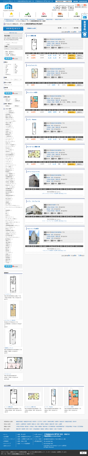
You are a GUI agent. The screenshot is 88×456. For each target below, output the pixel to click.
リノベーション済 (11, 121)
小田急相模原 (36, 429)
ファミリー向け (10, 153)
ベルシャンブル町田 (33, 228)
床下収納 (9, 204)
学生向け (9, 148)
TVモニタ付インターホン (13, 222)
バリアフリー (10, 128)
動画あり (17, 106)
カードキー (9, 139)
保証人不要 (9, 122)
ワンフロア (9, 252)
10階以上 (9, 244)
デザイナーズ (10, 119)
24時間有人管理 (10, 230)
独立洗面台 (9, 198)
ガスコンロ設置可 (11, 144)
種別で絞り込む (13, 32)
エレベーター (10, 168)
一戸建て (8, 44)
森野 (54, 204)
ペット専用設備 (10, 112)
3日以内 (8, 100)
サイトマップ (7, 443)
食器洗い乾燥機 (10, 182)
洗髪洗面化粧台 (10, 195)
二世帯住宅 (9, 136)
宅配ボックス (10, 223)
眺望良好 (9, 134)
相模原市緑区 (68, 421)
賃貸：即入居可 (22, 434)
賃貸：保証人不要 (22, 441)
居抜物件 (9, 257)
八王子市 (39, 421)
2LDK (7, 69)
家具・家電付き (10, 175)
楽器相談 (9, 114)
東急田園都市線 (60, 426)
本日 (16, 99)
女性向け (9, 151)
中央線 (74, 426)
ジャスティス (8, 294)
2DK (16, 67)
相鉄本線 (45, 426)
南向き (8, 249)
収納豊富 (9, 210)
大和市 (44, 421)
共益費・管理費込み (11, 55)
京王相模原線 (51, 426)
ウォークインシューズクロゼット (13, 208)
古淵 (52, 45)
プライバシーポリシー (9, 439)
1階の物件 (9, 242)
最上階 (8, 247)
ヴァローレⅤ (8, 374)
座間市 (57, 421)
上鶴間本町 (23, 424)
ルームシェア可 (10, 146)
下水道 (8, 262)
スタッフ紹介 (38, 439)
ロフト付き (9, 158)
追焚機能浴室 (10, 188)
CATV (8, 215)
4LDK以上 (8, 74)
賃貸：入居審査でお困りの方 (25, 439)
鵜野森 (59, 39)
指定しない (8, 99)
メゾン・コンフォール (33, 201)
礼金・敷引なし (9, 53)
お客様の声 (37, 436)
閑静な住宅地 (10, 117)
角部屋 (8, 250)
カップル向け (10, 149)
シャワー (9, 197)
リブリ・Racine (31, 119)
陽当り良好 (9, 116)
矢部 (56, 424)
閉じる (83, 453)
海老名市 (62, 421)
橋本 (38, 424)
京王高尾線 (80, 426)
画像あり (8, 106)
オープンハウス (10, 141)
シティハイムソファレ (33, 171)
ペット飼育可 (10, 111)
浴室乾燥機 (9, 190)
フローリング (10, 156)
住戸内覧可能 (10, 235)
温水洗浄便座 (10, 192)
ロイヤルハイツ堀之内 (10, 320)
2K (6, 67)
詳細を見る (71, 55)
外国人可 (9, 143)
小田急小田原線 (50, 41)
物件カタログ (7, 445)
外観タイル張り (10, 178)
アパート (8, 42)
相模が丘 (34, 424)
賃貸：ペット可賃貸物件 (24, 443)
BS (7, 213)
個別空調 (9, 259)
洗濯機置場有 (10, 176)
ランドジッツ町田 (32, 92)
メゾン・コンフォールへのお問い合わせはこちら (54, 220)
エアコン (9, 200)
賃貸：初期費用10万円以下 (24, 436)
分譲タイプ (9, 131)
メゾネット (9, 160)
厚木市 (74, 421)
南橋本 (51, 429)
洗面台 (8, 193)
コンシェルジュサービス (12, 237)
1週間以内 (17, 100)
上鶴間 (60, 424)
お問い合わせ (38, 434)
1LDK (16, 66)
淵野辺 (42, 424)
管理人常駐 (9, 133)
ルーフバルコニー (11, 165)
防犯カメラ (9, 229)
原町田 (17, 424)
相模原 (46, 424)
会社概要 (6, 436)
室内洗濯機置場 (10, 154)
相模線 (40, 426)
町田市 (51, 204)
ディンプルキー (10, 227)
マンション (14, 42)
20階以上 (9, 245)
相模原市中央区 (28, 421)
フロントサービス (11, 232)
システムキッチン (11, 183)
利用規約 (6, 441)
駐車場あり (9, 239)
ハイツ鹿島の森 (31, 35)
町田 (57, 41)
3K (15, 69)
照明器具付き (10, 170)
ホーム (5, 434)
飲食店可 (9, 256)
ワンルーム (8, 64)
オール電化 (9, 166)
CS (7, 212)
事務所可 (9, 124)
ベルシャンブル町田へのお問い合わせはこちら (54, 250)
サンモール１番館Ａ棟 (33, 146)
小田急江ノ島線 (50, 43)
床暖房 (8, 202)
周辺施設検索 (38, 441)
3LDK (16, 71)
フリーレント (10, 138)
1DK (7, 66)
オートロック (10, 220)
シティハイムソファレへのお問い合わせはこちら (54, 193)
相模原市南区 (54, 39)
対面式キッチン (10, 185)
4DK (16, 72)
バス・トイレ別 (10, 187)
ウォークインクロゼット (12, 205)
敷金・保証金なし (10, 51)
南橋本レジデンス (9, 348)
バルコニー (9, 163)
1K (15, 64)
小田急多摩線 (68, 426)
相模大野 (58, 43)
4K (6, 72)
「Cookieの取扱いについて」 (18, 453)
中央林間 (59, 429)
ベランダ (9, 161)
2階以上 (8, 240)
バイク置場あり (10, 173)
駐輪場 (8, 171)
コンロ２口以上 (10, 180)
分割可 (8, 129)
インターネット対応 (11, 218)
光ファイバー (10, 217)
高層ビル (9, 254)
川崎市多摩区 (50, 421)
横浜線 (48, 45)
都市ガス (9, 261)
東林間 (57, 102)
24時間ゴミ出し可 (11, 234)
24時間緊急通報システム (12, 225)
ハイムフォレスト (32, 65)
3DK (7, 71)
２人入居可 (9, 126)
